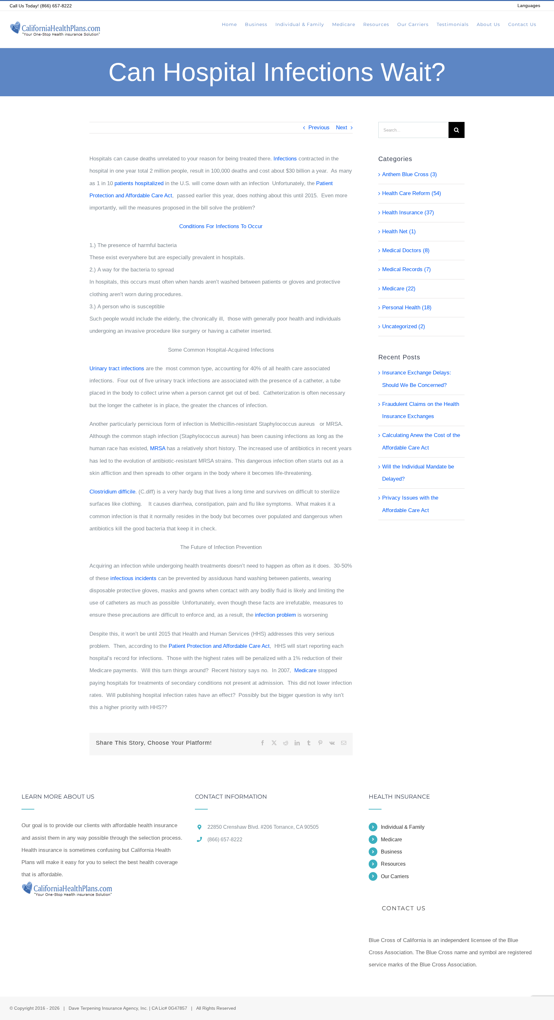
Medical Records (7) (406, 269)
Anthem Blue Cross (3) (409, 174)
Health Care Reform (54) (411, 193)
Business (391, 851)
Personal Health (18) (407, 307)
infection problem (275, 615)
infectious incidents (133, 578)
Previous (319, 127)
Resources (393, 864)
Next (341, 127)
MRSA (157, 448)
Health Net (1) (399, 231)
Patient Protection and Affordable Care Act (219, 646)
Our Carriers (395, 876)
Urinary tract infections (116, 368)
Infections (285, 159)
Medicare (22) (399, 289)
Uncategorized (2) (403, 326)
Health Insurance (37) (408, 213)
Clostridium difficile (112, 492)
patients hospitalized (139, 183)
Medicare (305, 670)
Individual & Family (402, 827)
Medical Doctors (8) (406, 250)
